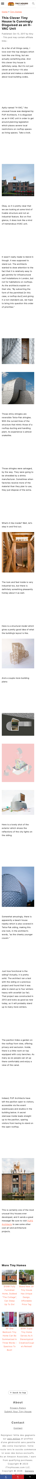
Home (5, 12)
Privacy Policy (18, 1408)
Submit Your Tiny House (18, 1411)
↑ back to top (18, 1392)
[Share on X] (30, 1477)
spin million (13, 1439)
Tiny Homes (16, 12)
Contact (18, 1428)
